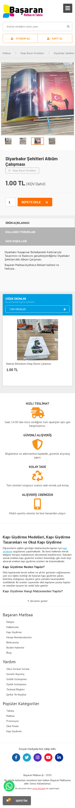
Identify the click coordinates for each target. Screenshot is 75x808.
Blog (8, 652)
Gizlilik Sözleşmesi (16, 679)
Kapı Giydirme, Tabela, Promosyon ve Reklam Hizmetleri (23, 11)
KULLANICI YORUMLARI (20, 232)
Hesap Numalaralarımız (19, 637)
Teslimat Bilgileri (15, 689)
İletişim (10, 622)
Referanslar (12, 642)
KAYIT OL (57, 38)
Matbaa (7, 53)
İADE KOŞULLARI (16, 241)
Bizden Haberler (15, 647)
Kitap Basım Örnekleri (32, 53)
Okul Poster (12, 726)
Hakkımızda (12, 627)
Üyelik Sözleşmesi (16, 684)
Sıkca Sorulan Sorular (18, 669)
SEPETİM (18, 800)
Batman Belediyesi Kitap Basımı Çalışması (28, 363)
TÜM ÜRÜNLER (17, 309)
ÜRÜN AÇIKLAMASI (17, 223)
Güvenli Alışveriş (15, 674)
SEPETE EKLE (31, 202)
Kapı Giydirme (14, 632)
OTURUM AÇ (23, 38)
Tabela (10, 710)
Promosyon (12, 721)
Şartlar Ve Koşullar (16, 694)
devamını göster (39, 601)
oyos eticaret (38, 788)
